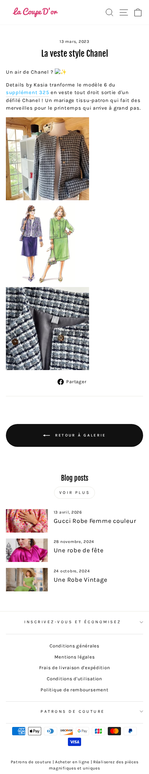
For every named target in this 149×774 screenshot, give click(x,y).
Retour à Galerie (79, 435)
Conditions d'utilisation (74, 678)
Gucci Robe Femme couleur (95, 521)
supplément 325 (27, 92)
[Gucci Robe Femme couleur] (27, 521)
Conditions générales (74, 645)
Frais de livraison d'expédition (74, 667)
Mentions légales (74, 657)
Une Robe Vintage (80, 579)
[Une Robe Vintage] (27, 579)
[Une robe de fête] (27, 550)
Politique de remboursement (74, 689)
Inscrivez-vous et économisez (72, 621)
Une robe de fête (79, 550)
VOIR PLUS (74, 492)
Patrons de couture (73, 711)
